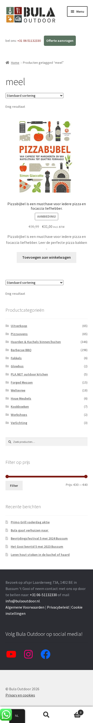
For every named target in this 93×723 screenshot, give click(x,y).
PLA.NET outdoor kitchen (29, 374)
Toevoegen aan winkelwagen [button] (46, 257)
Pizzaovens (19, 334)
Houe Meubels (21, 398)
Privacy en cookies (20, 695)
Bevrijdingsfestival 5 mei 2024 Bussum (39, 538)
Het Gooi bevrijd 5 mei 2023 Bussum (37, 546)
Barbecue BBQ (21, 350)
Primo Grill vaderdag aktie (30, 522)
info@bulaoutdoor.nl (22, 601)
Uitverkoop (19, 326)
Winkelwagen (71, 710)
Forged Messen (22, 382)
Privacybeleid (58, 607)
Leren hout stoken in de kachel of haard (40, 554)
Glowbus (17, 366)
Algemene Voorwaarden (24, 607)
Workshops (19, 414)
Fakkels (16, 358)
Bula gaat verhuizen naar (30, 530)
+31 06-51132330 (29, 40)
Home (15, 62)
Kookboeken (20, 406)
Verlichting (19, 423)
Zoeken (46, 715)
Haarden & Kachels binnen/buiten (36, 342)
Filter (14, 485)
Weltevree (18, 390)
